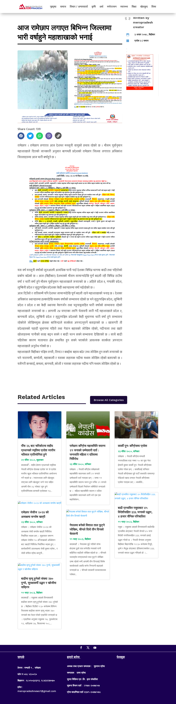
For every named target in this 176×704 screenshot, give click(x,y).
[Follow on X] (88, 647)
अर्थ (101, 6)
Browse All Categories (109, 400)
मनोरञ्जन (112, 6)
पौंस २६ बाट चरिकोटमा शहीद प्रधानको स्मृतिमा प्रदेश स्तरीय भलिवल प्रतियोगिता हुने (38, 450)
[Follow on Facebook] (81, 647)
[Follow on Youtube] (95, 647)
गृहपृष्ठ (53, 6)
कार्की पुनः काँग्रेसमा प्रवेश (133, 446)
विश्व (153, 6)
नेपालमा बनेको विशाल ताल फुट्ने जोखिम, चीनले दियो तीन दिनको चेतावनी (87, 529)
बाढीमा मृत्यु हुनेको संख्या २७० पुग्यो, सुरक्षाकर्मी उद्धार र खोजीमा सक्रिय (38, 583)
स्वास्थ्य (124, 6)
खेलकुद (144, 6)
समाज (63, 6)
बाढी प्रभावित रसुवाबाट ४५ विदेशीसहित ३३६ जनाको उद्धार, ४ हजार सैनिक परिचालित (135, 512)
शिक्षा (134, 6)
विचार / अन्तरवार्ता (79, 6)
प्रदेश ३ (137, 40)
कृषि (94, 6)
